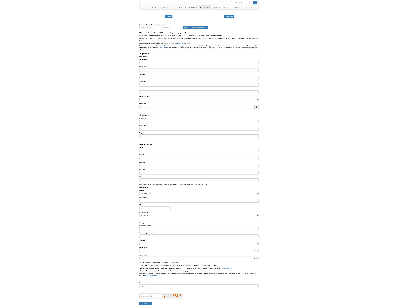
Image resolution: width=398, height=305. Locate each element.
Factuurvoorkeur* (144, 212)
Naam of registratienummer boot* (149, 233)
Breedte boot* (143, 255)
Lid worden (205, 7)
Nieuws (173, 7)
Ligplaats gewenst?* (145, 225)
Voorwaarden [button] (229, 16)
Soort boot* (142, 240)
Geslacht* (142, 89)
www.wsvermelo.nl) (227, 268)
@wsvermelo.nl (181, 43)
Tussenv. (142, 74)
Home (155, 7)
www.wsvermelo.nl (233, 46)
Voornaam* (142, 67)
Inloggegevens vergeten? (199, 27)
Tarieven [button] (168, 16)
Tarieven (217, 7)
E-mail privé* (143, 118)
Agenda (183, 7)
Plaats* (141, 177)
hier (165, 46)
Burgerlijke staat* (144, 96)
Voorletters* (142, 81)
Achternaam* (143, 59)
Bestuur (164, 7)
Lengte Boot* (143, 247)
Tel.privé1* (142, 133)
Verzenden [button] (146, 303)
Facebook (238, 7)
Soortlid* (141, 190)
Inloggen (227, 7)
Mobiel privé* (143, 125)
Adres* (141, 147)
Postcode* (142, 169)
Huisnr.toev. (142, 162)
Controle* (142, 292)
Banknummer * (143, 197)
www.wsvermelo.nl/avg (151, 275)
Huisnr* (141, 155)
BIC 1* (141, 205)
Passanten (193, 7)
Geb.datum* (142, 103)
